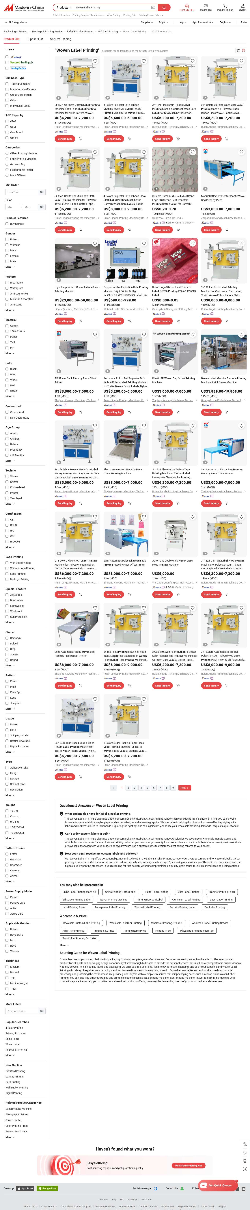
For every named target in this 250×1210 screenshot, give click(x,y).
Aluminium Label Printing (186, 899)
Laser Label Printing (221, 899)
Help (181, 22)
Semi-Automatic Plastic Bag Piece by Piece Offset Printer (221, 471)
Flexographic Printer (16, 1114)
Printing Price (163, 930)
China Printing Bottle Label (120, 892)
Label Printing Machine (18, 1108)
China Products (49, 1206)
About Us (103, 1199)
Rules (244, 22)
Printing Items (146, 15)
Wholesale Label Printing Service (210, 923)
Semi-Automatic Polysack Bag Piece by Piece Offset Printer (125, 562)
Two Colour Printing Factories (79, 938)
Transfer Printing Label (222, 892)
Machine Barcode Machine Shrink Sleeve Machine (223, 380)
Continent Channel (148, 1206)
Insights (222, 1206)
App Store (25, 1188)
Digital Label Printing (156, 892)
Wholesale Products (105, 1206)
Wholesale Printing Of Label (166, 923)
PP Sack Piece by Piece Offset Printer (76, 380)
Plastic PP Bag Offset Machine (173, 380)
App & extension (202, 22)
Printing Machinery (16, 1131)
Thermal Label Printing (147, 907)
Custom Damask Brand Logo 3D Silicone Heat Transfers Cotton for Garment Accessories (173, 200)
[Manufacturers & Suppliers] (24, 7)
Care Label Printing (188, 892)
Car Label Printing (215, 907)
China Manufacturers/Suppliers (76, 1206)
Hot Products (31, 1206)
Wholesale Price (127, 1206)
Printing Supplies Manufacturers (88, 15)
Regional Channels (187, 1206)
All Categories (16, 22)
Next (183, 787)
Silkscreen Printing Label (76, 899)
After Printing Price (73, 930)
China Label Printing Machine (79, 892)
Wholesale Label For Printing (125, 923)
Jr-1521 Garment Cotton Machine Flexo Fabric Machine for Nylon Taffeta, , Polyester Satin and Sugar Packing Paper (77, 109)
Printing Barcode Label (150, 899)
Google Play (47, 1188)
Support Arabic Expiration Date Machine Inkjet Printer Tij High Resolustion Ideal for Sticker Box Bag (126, 291)
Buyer (162, 22)
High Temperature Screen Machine (77, 289)
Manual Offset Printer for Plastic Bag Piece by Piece (223, 198)
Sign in (242, 9)
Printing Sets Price (104, 930)
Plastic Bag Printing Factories (197, 930)
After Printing (113, 15)
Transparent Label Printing (110, 907)
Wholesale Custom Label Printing (81, 923)
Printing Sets (129, 15)
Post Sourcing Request (188, 1165)
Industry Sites (167, 1206)
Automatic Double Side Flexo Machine (172, 562)
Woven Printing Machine (113, 899)
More (63, 945)
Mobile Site (146, 1199)
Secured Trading (60, 39)
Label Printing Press (74, 907)
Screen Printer (13, 1120)
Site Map (132, 1199)
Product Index (207, 1206)
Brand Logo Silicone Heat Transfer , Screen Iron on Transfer (174, 291)
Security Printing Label (182, 907)
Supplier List (35, 39)
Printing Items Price (135, 930)
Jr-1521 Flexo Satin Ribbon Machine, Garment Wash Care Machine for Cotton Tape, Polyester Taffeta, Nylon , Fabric (174, 109)
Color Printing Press (16, 1125)
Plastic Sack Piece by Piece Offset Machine (123, 471)
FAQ (114, 1199)
